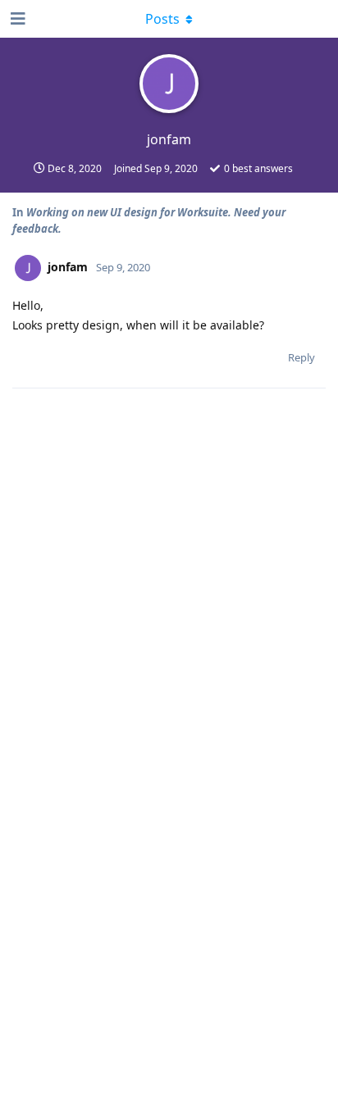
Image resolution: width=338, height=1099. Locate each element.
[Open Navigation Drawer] (16, 19)
